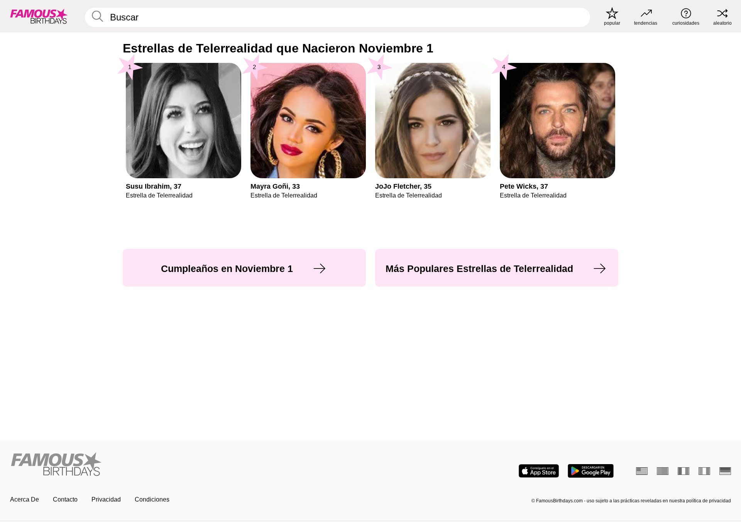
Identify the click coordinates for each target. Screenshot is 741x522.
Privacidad (106, 499)
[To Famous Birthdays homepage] (39, 16)
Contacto (65, 499)
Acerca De (24, 499)
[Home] (188, 465)
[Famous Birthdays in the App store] (539, 471)
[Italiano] (704, 471)
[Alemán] (725, 471)
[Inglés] (642, 471)
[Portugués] (662, 471)
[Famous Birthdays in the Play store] (591, 471)
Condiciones (152, 499)
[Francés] (683, 471)
